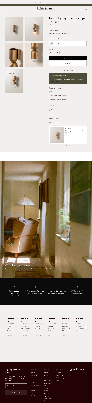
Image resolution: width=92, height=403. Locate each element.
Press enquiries (60, 375)
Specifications (52, 110)
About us (33, 369)
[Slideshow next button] (85, 327)
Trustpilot (54, 293)
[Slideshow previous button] (6, 327)
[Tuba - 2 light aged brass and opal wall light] (57, 135)
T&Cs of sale (47, 386)
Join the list (16, 392)
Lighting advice (35, 385)
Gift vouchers (47, 383)
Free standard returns (54, 122)
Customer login (60, 378)
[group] (46, 5)
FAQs (32, 382)
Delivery (46, 373)
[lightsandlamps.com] (46, 8)
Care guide (47, 381)
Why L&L (33, 373)
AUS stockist (34, 388)
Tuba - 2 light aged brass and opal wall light (74, 131)
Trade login (59, 381)
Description (52, 106)
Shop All (8, 272)
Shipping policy (48, 396)
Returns (46, 375)
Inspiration (34, 375)
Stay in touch (60, 369)
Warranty (51, 114)
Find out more (54, 81)
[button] (81, 8)
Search (33, 391)
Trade (45, 378)
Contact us (59, 373)
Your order (46, 369)
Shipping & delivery (54, 118)
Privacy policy (47, 393)
